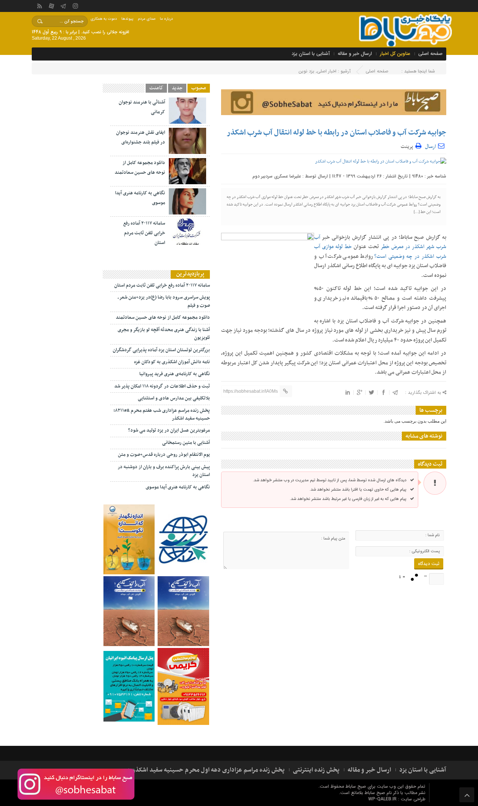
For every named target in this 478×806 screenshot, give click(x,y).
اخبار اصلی (326, 71)
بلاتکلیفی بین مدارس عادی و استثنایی (174, 398)
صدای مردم (146, 19)
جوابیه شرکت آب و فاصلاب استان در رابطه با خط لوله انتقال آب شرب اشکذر (336, 132)
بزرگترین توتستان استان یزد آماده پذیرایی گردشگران (161, 350)
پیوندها (127, 19)
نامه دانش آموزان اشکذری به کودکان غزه (172, 362)
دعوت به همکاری (103, 19)
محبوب (198, 88)
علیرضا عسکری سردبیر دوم (276, 176)
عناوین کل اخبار (395, 54)
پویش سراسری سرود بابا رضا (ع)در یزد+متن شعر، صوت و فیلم (164, 301)
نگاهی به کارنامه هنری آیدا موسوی (178, 487)
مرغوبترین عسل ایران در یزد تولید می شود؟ (169, 430)
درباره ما (166, 19)
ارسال (430, 146)
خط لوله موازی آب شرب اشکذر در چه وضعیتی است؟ (380, 251)
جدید (177, 88)
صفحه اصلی (430, 54)
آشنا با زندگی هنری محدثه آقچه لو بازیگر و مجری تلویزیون (164, 334)
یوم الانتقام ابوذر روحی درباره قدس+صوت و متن (164, 455)
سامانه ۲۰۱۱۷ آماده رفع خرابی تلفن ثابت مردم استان (144, 233)
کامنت (156, 88)
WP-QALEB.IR (382, 799)
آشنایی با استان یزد (311, 54)
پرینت (408, 145)
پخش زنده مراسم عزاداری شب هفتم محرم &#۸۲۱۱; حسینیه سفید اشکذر (162, 415)
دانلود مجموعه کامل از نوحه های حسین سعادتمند (163, 318)
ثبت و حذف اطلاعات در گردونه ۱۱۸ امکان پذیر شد (162, 386)
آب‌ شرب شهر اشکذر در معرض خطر (380, 242)
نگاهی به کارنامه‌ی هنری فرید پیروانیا (174, 374)
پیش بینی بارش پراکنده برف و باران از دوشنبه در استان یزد (164, 471)
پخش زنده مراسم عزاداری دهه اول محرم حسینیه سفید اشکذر (208, 770)
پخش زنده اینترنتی (316, 770)
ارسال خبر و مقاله (355, 54)
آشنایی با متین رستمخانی (186, 443)
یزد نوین (306, 71)
